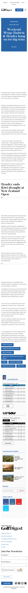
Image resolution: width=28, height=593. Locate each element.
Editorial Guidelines (6, 536)
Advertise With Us (6, 533)
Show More (7, 406)
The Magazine (14, 2)
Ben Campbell (7, 352)
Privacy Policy (5, 544)
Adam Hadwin (7, 344)
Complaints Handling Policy (9, 539)
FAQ (22, 2)
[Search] (26, 3)
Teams (13, 420)
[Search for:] (10, 490)
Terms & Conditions (6, 541)
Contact (3, 547)
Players (6, 420)
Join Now (6, 577)
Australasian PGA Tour (11, 348)
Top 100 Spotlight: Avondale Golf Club (18, 458)
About (5, 2)
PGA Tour (21, 366)
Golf (4, 362)
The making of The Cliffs (18, 468)
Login (14, 4)
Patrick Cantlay (8, 366)
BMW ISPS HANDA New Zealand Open (13, 357)
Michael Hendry (15, 362)
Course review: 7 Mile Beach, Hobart (19, 478)
